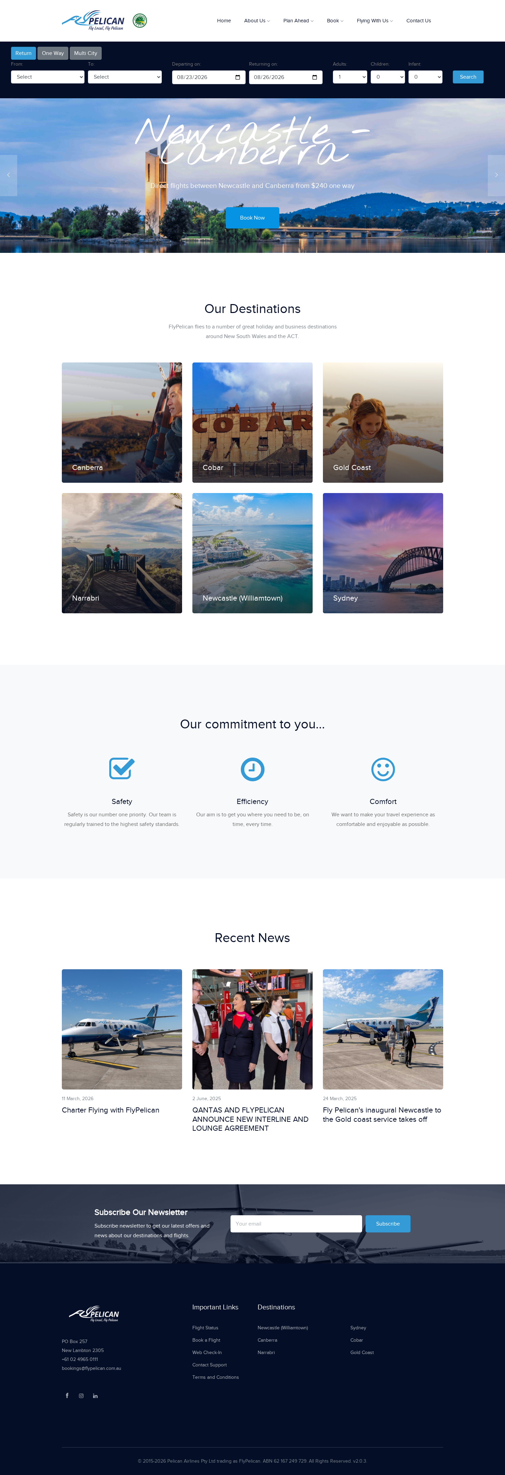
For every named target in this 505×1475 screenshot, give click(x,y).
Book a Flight (206, 1340)
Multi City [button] (85, 53)
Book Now (252, 207)
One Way (53, 53)
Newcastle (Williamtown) (283, 1327)
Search (468, 77)
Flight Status (205, 1327)
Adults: (340, 64)
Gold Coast (362, 1352)
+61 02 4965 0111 (80, 1359)
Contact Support (209, 1364)
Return (23, 53)
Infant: (414, 64)
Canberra (267, 1340)
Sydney (358, 1327)
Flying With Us (373, 20)
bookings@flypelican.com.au (91, 1368)
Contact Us (418, 20)
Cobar (356, 1340)
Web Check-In (207, 1352)
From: (17, 64)
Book (333, 20)
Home (224, 20)
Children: (380, 64)
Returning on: (263, 64)
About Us (255, 20)
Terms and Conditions (215, 1377)
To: (91, 64)
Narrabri (266, 1352)
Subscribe (388, 1224)
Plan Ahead (297, 20)
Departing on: (186, 64)
